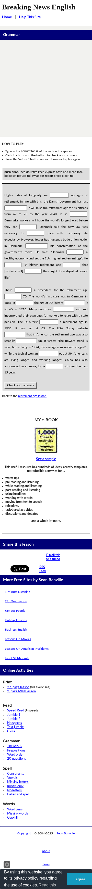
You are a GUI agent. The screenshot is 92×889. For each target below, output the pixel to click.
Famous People (15, 610)
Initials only (15, 786)
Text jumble (15, 727)
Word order (15, 754)
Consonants (15, 773)
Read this (47, 885)
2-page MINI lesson (21, 691)
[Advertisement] (46, 88)
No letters (14, 790)
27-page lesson (18, 687)
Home (7, 17)
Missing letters (18, 782)
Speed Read (15, 710)
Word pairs (15, 809)
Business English (16, 629)
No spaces (14, 723)
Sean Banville (65, 833)
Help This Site (30, 17)
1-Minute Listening (17, 591)
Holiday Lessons (16, 620)
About (46, 851)
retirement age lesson (32, 395)
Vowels (12, 778)
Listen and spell (18, 794)
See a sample (46, 459)
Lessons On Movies (18, 639)
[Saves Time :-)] (46, 440)
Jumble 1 (13, 715)
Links (46, 864)
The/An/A (14, 746)
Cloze (11, 731)
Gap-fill (12, 817)
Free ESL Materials (17, 658)
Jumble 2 (13, 719)
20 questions (16, 758)
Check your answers (20, 385)
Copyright (24, 833)
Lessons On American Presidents (27, 648)
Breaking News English (38, 7)
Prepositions (16, 750)
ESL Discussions (16, 601)
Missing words (17, 813)
